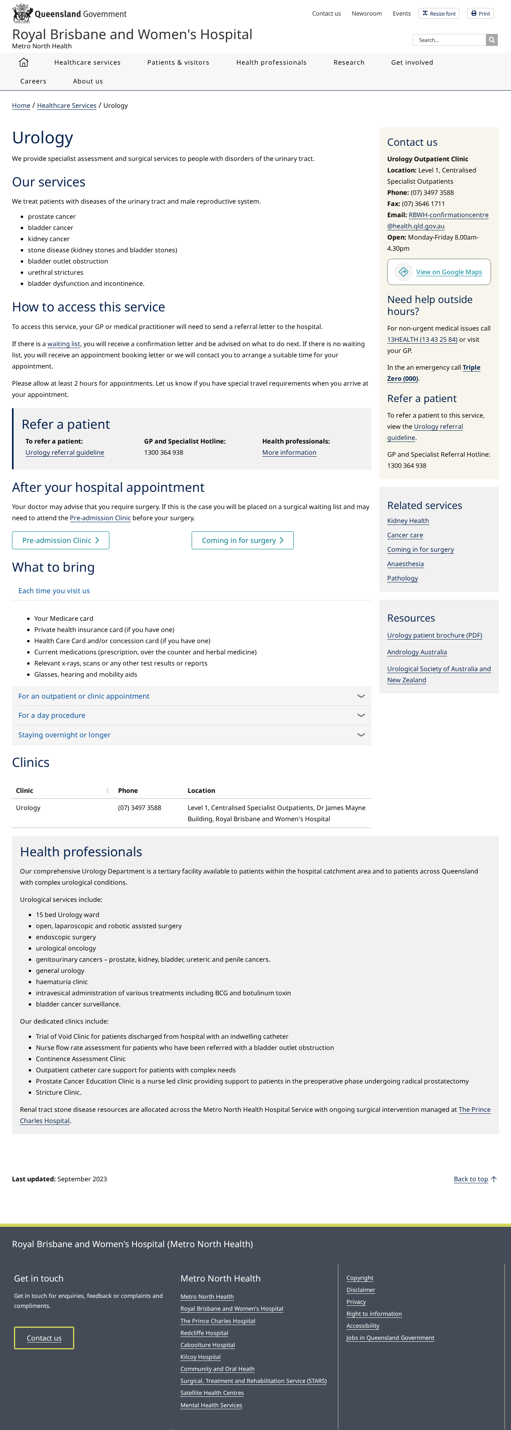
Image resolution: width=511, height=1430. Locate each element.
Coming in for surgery (420, 549)
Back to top (471, 1179)
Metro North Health (207, 1296)
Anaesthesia (405, 563)
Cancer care (405, 535)
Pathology (402, 578)
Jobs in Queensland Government (390, 1337)
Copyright (360, 1277)
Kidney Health (408, 520)
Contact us (44, 1338)
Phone (128, 790)
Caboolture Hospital (207, 1345)
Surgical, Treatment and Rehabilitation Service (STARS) (253, 1380)
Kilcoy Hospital (200, 1357)
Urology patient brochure (426, 635)
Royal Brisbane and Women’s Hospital (231, 1308)
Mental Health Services (211, 1405)
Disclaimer (361, 1289)
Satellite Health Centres (212, 1392)
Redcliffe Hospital (204, 1333)
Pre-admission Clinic (100, 517)
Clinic (24, 790)
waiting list (64, 343)
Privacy (356, 1301)
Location (201, 790)
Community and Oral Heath (217, 1369)
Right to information (374, 1313)
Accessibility (363, 1325)
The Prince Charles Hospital (218, 1321)
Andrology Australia (417, 652)
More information (289, 452)
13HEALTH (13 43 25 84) (422, 339)
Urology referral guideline (65, 452)
